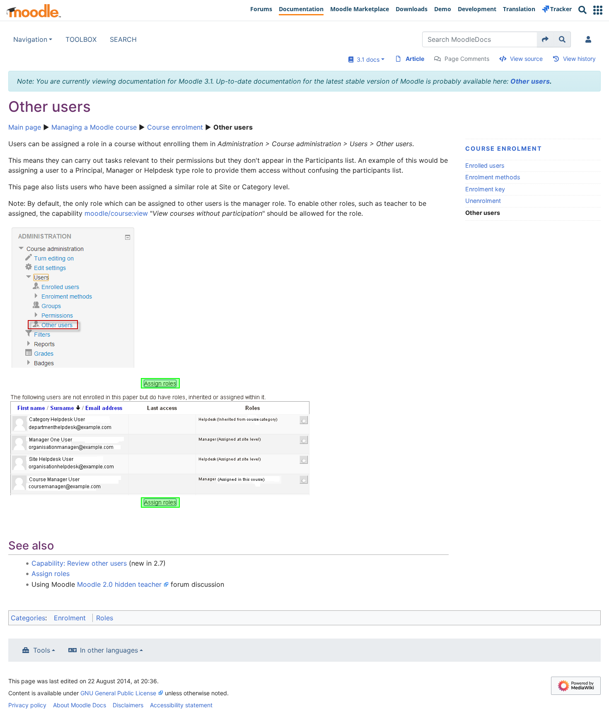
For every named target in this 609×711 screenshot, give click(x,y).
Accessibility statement (181, 705)
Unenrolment (483, 200)
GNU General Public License (118, 693)
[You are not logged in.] (590, 39)
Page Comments (467, 58)
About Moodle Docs (79, 705)
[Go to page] (545, 39)
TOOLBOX (81, 39)
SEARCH (123, 39)
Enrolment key (485, 189)
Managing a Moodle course (94, 127)
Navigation (30, 39)
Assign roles (50, 573)
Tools (41, 650)
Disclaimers (128, 705)
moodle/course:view (116, 213)
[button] (598, 10)
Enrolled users (485, 165)
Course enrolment (175, 127)
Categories (28, 618)
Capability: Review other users (79, 563)
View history (579, 58)
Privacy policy (27, 705)
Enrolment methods (492, 177)
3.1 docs (366, 59)
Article (415, 58)
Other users (530, 81)
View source (526, 58)
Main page (24, 127)
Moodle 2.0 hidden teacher (119, 584)
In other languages (109, 650)
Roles (104, 618)
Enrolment (70, 618)
